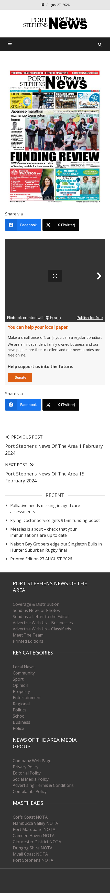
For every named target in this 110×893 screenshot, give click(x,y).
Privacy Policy (25, 767)
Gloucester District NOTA (37, 842)
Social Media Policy (31, 779)
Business (21, 722)
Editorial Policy (27, 773)
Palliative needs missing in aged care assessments (45, 508)
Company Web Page (32, 760)
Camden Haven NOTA (33, 835)
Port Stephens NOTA (33, 860)
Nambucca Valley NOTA (35, 823)
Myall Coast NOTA (30, 854)
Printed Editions (28, 641)
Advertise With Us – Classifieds (42, 629)
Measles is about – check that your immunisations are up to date (43, 532)
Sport (18, 679)
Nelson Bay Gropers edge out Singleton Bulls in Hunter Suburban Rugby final (56, 547)
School (19, 716)
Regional (21, 704)
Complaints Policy (30, 791)
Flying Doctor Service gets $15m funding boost (55, 520)
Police (18, 728)
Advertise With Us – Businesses (43, 623)
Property (21, 691)
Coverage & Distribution (36, 604)
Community (24, 673)
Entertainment (27, 697)
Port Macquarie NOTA (34, 829)
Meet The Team (28, 635)
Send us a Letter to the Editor (41, 616)
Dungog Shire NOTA (32, 848)
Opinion (20, 685)
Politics (19, 710)
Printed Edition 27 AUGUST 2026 (41, 559)
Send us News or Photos (36, 610)
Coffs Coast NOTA (30, 817)
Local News (24, 667)
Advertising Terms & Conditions (43, 785)
